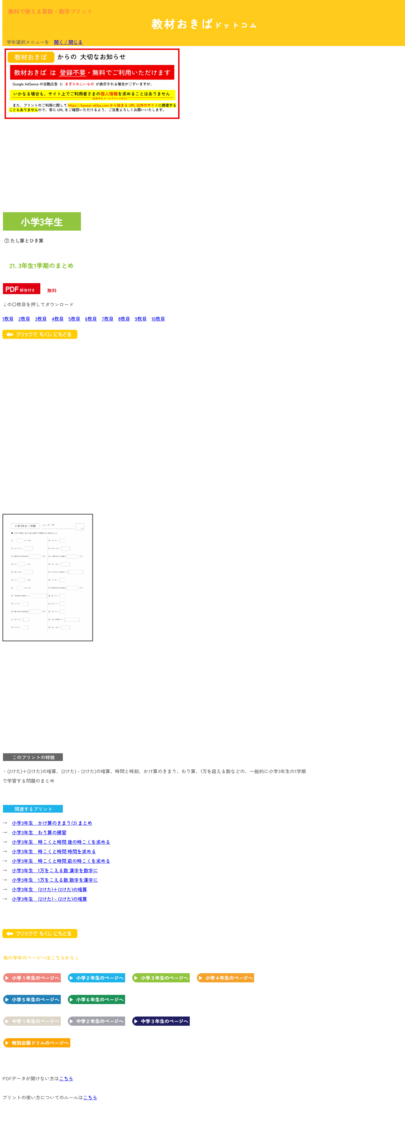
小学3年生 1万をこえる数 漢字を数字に (55, 870)
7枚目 (108, 318)
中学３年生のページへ (164, 1021)
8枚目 (124, 318)
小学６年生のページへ (100, 999)
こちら (66, 1078)
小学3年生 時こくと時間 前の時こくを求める (61, 860)
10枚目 (158, 318)
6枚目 (91, 318)
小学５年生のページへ (35, 999)
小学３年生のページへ (164, 977)
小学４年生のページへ (229, 977)
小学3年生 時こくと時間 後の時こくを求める (61, 841)
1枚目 (8, 318)
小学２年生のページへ (100, 977)
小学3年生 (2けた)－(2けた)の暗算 (49, 898)
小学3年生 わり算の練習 (39, 832)
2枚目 (24, 318)
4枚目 (58, 318)
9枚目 (141, 318)
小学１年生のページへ (35, 977)
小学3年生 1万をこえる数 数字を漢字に (55, 879)
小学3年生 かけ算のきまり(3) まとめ (52, 822)
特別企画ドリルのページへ (40, 1042)
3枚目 (41, 318)
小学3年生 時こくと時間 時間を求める (54, 851)
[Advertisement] (354, 139)
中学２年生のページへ (100, 1021)
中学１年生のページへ (35, 1021)
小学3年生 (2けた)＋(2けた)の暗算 (49, 889)
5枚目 (74, 318)
